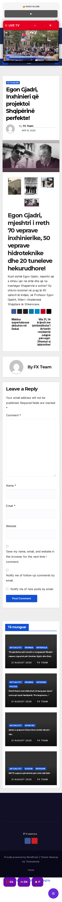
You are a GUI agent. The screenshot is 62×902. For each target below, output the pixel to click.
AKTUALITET (16, 648)
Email (10, 506)
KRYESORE (41, 682)
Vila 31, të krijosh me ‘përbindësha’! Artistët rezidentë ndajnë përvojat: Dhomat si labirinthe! (41, 332)
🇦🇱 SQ (9, 881)
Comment (13, 415)
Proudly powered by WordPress (21, 857)
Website (11, 526)
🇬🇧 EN (23, 881)
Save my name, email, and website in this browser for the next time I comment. (30, 556)
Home (31, 870)
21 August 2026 (21, 662)
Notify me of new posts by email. (32, 589)
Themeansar (32, 861)
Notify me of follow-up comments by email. (30, 578)
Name (11, 485)
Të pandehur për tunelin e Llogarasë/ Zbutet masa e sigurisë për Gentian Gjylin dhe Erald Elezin (30, 656)
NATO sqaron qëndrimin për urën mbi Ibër (29, 773)
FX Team (28, 125)
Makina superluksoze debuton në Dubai (20, 324)
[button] (14, 186)
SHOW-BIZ (30, 725)
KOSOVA (29, 769)
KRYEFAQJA (42, 648)
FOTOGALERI (13, 83)
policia (13, 686)
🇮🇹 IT (37, 881)
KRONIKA (29, 648)
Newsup (53, 857)
